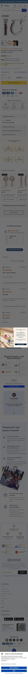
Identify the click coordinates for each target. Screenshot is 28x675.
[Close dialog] (26, 328)
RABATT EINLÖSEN (21, 344)
